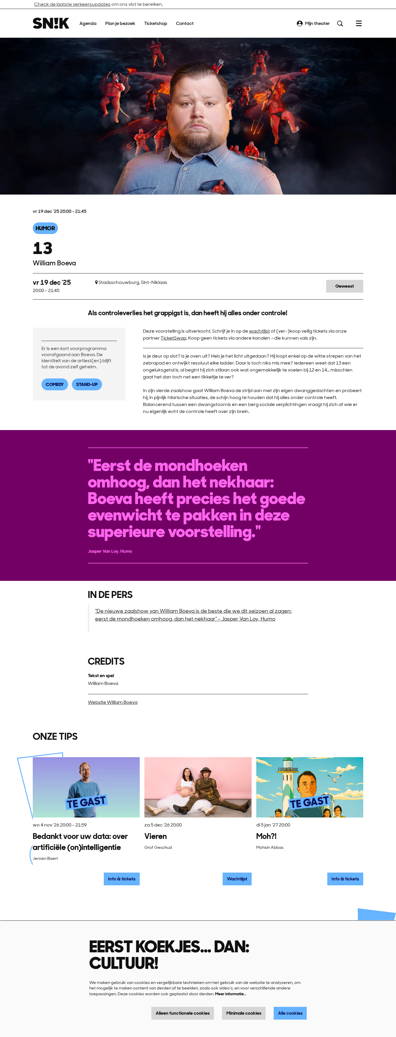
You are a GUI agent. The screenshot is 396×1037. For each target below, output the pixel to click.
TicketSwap (173, 338)
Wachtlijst (237, 879)
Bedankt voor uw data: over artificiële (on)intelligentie (80, 841)
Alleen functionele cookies (183, 1013)
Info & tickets (121, 879)
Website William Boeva (112, 702)
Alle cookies (290, 1013)
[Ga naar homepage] (51, 23)
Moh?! (266, 836)
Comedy (55, 384)
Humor (45, 228)
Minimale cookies (243, 1013)
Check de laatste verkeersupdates (72, 4)
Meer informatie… (230, 993)
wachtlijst (259, 331)
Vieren (155, 836)
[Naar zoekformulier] (340, 23)
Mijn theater (317, 23)
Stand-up (87, 384)
